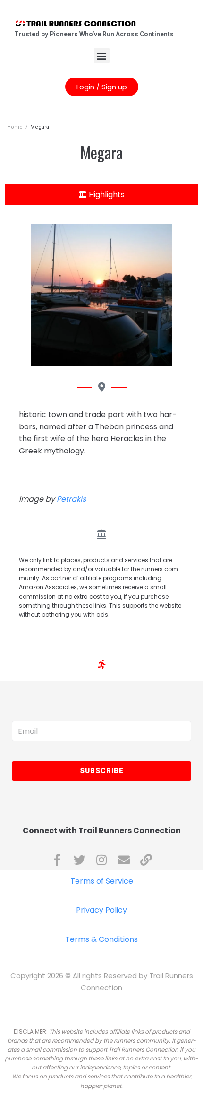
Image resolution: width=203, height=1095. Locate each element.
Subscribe (102, 770)
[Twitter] (79, 860)
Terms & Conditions (101, 939)
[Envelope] (124, 860)
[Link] (146, 860)
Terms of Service (101, 881)
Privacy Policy (101, 909)
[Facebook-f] (57, 860)
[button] (102, 55)
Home (15, 127)
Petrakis (71, 499)
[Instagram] (102, 860)
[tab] (101, 195)
